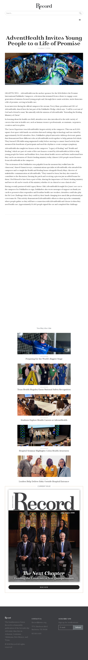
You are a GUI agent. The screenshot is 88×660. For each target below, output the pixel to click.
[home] (44, 6)
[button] (80, 20)
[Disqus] (44, 244)
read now (44, 587)
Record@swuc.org (39, 622)
